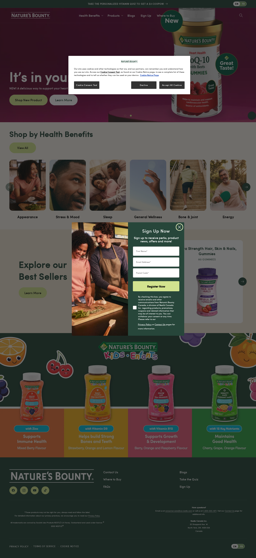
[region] (129, 75)
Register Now (156, 286)
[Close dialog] (179, 227)
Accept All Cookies (172, 85)
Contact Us (160, 324)
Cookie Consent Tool (86, 85)
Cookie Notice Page (149, 75)
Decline (144, 85)
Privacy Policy (145, 324)
